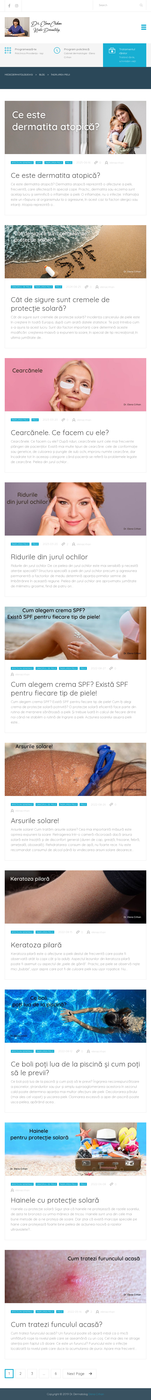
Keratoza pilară (36, 944)
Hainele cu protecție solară (55, 1200)
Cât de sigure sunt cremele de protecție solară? (60, 304)
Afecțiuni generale (22, 162)
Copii (39, 162)
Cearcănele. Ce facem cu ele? (60, 432)
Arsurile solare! (35, 820)
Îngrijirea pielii (53, 162)
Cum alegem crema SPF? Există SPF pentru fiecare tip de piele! (69, 688)
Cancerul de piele (21, 287)
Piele (68, 162)
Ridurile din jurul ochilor (49, 556)
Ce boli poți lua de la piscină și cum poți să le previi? (75, 1068)
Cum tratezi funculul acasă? (56, 1324)
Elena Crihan (96, 1394)
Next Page (75, 1373)
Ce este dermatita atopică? (55, 175)
